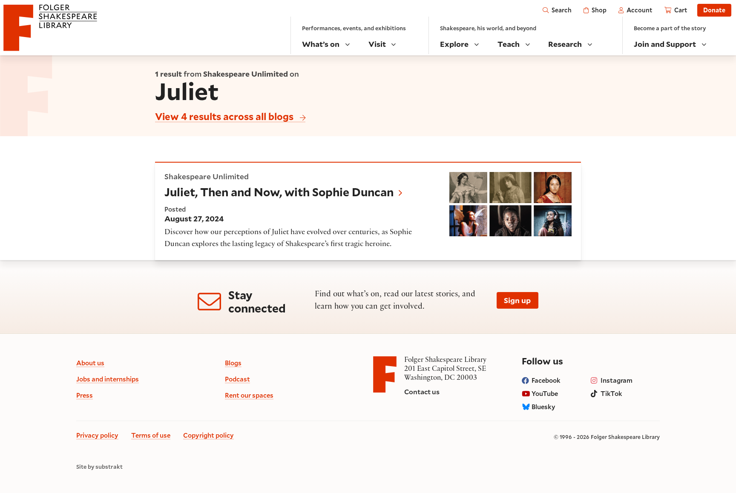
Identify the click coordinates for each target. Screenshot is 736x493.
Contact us (422, 391)
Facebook (546, 380)
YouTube (545, 393)
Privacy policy (97, 435)
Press (84, 395)
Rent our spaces (249, 395)
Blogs (233, 362)
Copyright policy (208, 435)
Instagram (616, 380)
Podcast (237, 379)
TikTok (611, 393)
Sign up (517, 300)
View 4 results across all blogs (224, 116)
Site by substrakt (99, 467)
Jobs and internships (107, 379)
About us (90, 362)
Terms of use (150, 435)
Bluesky (543, 406)
